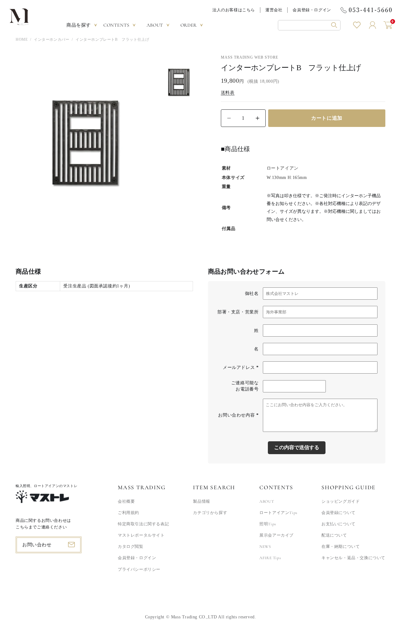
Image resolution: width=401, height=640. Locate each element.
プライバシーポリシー (139, 569)
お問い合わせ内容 (238, 415)
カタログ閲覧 (130, 546)
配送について (334, 535)
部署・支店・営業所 (237, 312)
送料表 (228, 92)
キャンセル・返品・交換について (353, 557)
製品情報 (201, 501)
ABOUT (266, 501)
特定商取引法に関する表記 (143, 524)
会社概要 (126, 501)
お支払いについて (338, 524)
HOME (22, 39)
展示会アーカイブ (276, 535)
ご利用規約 (128, 512)
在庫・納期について (340, 546)
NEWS (265, 546)
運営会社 (273, 10)
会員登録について (338, 512)
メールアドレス (240, 367)
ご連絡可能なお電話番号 (245, 385)
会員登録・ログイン (312, 10)
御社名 (252, 293)
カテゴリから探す (210, 512)
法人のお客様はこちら (233, 10)
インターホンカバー (51, 39)
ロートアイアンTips (278, 512)
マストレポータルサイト (141, 535)
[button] (309, 25)
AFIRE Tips (270, 557)
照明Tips (267, 524)
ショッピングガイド (340, 501)
